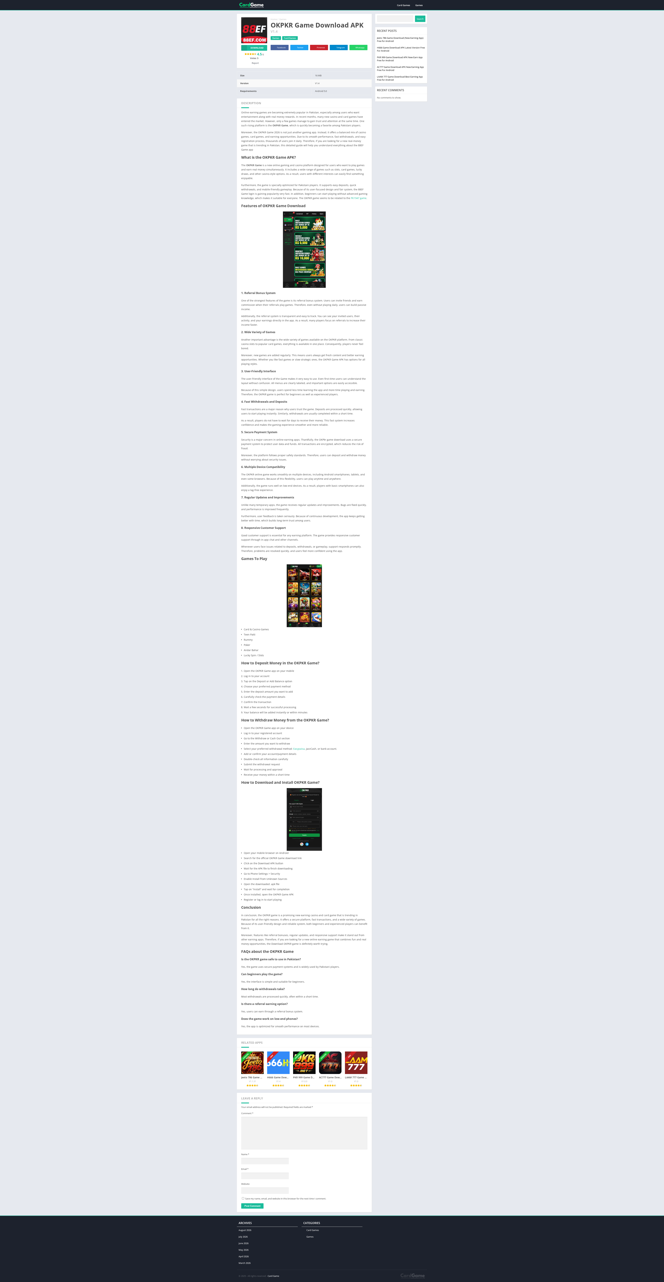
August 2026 (245, 1230)
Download (257, 47)
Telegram (340, 47)
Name (245, 1154)
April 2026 (244, 1256)
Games (419, 5)
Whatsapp (360, 47)
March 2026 (245, 1263)
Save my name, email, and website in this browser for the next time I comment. (285, 1198)
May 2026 (243, 1249)
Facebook (281, 47)
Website (245, 1183)
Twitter (300, 47)
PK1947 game (358, 198)
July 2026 (243, 1236)
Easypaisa (299, 748)
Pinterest (321, 47)
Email (244, 1169)
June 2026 (243, 1243)
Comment (247, 1113)
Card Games (403, 5)
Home (274, 19)
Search (420, 18)
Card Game (273, 1276)
